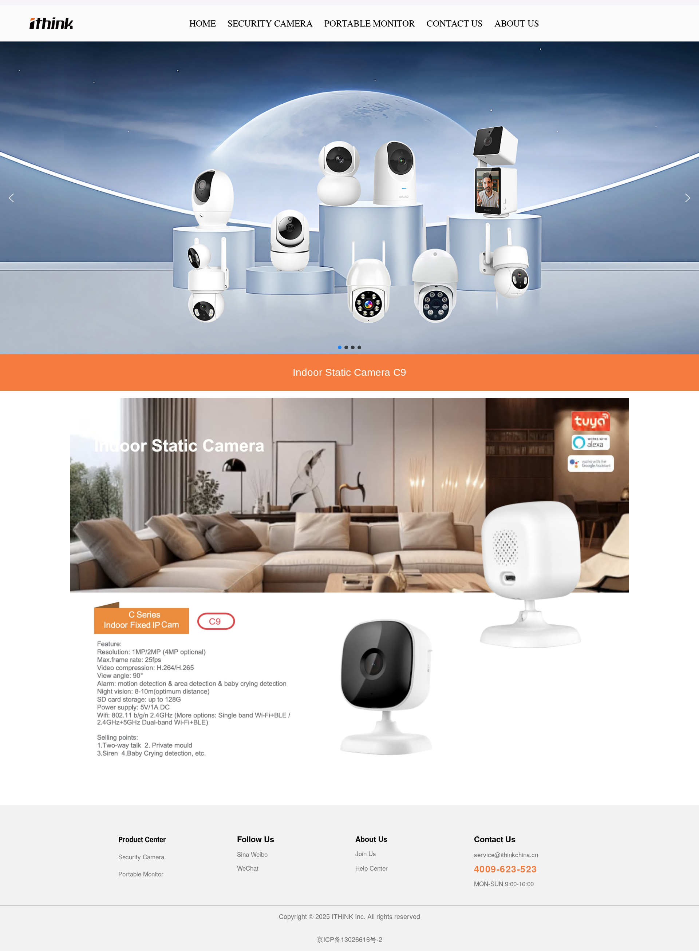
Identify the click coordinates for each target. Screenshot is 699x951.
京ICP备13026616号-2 (349, 939)
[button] (349, 197)
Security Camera (141, 856)
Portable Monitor (140, 873)
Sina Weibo (252, 854)
